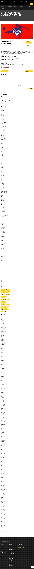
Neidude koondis (3, 211)
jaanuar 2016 (3, 485)
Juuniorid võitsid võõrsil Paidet (5, 100)
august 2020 (3, 412)
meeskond (7, 294)
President (2, 228)
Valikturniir (7, 309)
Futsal (2, 146)
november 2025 (3, 328)
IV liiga (2, 154)
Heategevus (2, 150)
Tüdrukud (2, 260)
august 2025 (3, 332)
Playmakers (2, 223)
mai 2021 (2, 400)
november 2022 (3, 376)
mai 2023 (2, 368)
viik (2, 311)
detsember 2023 (3, 359)
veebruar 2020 (3, 420)
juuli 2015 (2, 490)
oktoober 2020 (3, 409)
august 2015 (3, 489)
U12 (1, 265)
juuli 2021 (2, 397)
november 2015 (3, 486)
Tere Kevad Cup (3, 255)
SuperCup (2, 248)
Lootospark (28, 6)
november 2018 (3, 440)
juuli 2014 (2, 502)
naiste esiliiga (4, 299)
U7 (1, 276)
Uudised (22, 1)
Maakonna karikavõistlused (5, 192)
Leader (2, 180)
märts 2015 (2, 493)
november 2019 (3, 424)
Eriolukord (2, 135)
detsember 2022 (3, 375)
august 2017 (3, 460)
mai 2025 (2, 336)
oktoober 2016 (3, 473)
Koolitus (2, 171)
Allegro (2, 114)
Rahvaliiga (2, 231)
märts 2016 (2, 482)
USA (1, 284)
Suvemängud (3, 251)
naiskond (3, 297)
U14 (1, 268)
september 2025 (3, 331)
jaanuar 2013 (3, 514)
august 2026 (3, 316)
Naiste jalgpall (3, 208)
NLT (1, 212)
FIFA (1, 142)
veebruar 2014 (3, 505)
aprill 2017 (2, 465)
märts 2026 (2, 323)
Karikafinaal (2, 159)
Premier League (3, 227)
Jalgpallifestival (3, 155)
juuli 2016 (2, 477)
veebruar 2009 (3, 525)
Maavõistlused (3, 556)
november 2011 (3, 518)
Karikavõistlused (3, 160)
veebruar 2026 (3, 324)
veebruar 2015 (3, 494)
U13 (31, 42)
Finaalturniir (2, 143)
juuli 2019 (2, 429)
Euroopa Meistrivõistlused (4, 139)
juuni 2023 (2, 367)
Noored (28, 41)
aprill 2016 (2, 481)
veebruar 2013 (3, 513)
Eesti (1, 127)
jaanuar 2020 (3, 421)
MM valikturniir (3, 204)
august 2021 (3, 396)
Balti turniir (2, 118)
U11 (1, 264)
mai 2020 (2, 416)
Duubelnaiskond (3, 126)
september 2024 (3, 347)
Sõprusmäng (3, 243)
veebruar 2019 (3, 436)
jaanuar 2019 (3, 437)
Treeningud (20, 6)
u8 (9, 304)
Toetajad (2, 8)
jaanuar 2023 (3, 373)
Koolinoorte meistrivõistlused (5, 168)
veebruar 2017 (3, 468)
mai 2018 (2, 448)
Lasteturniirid (3, 179)
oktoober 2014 (3, 498)
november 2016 (3, 472)
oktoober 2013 (3, 509)
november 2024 (3, 344)
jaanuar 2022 (3, 389)
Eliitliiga (2, 134)
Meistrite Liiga (3, 199)
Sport (2, 244)
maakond (3, 294)
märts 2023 (2, 371)
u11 (8, 306)
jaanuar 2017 (3, 469)
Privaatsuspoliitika (21, 546)
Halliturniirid (2, 147)
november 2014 (3, 497)
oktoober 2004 (3, 526)
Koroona (2, 175)
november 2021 (3, 392)
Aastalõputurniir (3, 111)
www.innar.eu (8, 541)
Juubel (2, 158)
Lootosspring (3, 188)
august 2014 (3, 501)
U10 (1, 263)
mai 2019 (2, 432)
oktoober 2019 (3, 425)
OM (1, 219)
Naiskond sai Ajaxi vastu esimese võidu (5, 98)
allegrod (3, 289)
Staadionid (2, 247)
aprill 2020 (2, 417)
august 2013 (3, 510)
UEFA (2, 280)
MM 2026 (2, 203)
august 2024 (3, 348)
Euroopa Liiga (3, 138)
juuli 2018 (2, 445)
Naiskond (31, 1)
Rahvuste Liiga (3, 232)
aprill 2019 (2, 433)
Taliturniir (2, 253)
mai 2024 (2, 352)
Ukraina (3, 309)
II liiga (2, 151)
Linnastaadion (3, 183)
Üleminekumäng (3, 281)
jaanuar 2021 (3, 405)
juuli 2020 (2, 413)
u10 (5, 306)
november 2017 (3, 456)
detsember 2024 (3, 343)
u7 (6, 304)
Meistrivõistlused (3, 200)
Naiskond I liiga (3, 6)
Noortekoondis (3, 216)
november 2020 (3, 408)
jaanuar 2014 (3, 506)
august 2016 (3, 476)
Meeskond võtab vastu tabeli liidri (5, 96)
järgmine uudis (29, 71)
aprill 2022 (2, 385)
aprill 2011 (2, 521)
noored (9, 299)
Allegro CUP (2, 115)
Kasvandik (2, 162)
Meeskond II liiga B (10, 6)
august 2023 (3, 364)
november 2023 (3, 360)
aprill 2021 (2, 401)
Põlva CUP (2, 548)
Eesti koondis (3, 130)
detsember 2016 (3, 470)
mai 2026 (2, 320)
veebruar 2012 (3, 517)
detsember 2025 (3, 327)
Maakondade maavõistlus (4, 191)
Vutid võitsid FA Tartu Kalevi (5, 101)
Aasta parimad (3, 110)
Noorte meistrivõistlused (4, 215)
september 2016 (3, 474)
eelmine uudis (5, 71)
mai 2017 (2, 464)
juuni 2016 (2, 478)
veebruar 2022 (3, 388)
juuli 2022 (2, 381)
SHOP (24, 6)
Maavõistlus (3, 195)
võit (5, 311)
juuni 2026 (2, 319)
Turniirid (28, 42)
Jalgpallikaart (3, 156)
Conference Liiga (3, 122)
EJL (1, 131)
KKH (1, 163)
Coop (2, 123)
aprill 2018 (2, 449)
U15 (1, 269)
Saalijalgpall (2, 236)
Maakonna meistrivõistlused (3, 552)
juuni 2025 (2, 335)
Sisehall (2, 239)
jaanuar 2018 (3, 453)
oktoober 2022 (3, 377)
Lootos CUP (15, 6)
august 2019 (3, 428)
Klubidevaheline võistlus (4, 166)
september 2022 (3, 379)
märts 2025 (2, 339)
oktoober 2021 (3, 393)
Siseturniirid (2, 240)
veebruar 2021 (3, 404)
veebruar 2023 (3, 372)
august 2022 (3, 380)
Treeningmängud (3, 257)
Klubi (17, 1)
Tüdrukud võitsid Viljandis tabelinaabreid (4, 103)
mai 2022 (2, 384)
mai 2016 (2, 480)
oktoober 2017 (3, 457)
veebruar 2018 (3, 452)
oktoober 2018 (3, 441)
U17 (1, 272)
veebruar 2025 (3, 340)
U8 (1, 277)
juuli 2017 (2, 461)
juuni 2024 (2, 351)
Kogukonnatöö (3, 167)
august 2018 (3, 444)
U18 (1, 273)
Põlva (2, 224)
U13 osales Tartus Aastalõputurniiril (7, 42)
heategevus (7, 289)
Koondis (2, 172)
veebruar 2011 (3, 522)
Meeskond (25, 1)
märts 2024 (2, 355)
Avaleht (14, 1)
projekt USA (3, 301)
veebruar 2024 (3, 356)
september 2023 (3, 363)
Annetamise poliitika (21, 547)
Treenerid (3, 304)
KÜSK (2, 176)
